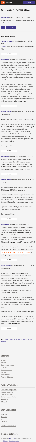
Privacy (5, 441)
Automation (5, 399)
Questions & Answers (8, 365)
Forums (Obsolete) (7, 377)
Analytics (4, 402)
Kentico (12, 438)
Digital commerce (7, 394)
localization (11, 28)
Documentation (6, 370)
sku (3, 28)
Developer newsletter (8, 426)
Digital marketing (7, 392)
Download (4, 367)
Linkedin (4, 422)
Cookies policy (14, 441)
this (3, 47)
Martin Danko (6, 111)
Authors (3, 363)
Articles (3, 360)
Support (4, 372)
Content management (8, 390)
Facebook (4, 414)
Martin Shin (5, 17)
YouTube (4, 417)
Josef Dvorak (6, 265)
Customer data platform (9, 397)
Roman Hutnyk (6, 41)
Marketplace (5, 375)
